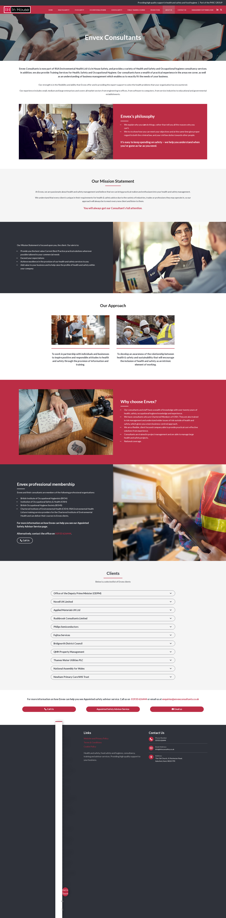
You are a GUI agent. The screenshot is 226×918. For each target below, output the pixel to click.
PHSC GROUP (216, 3)
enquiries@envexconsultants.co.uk (180, 699)
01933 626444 (139, 699)
